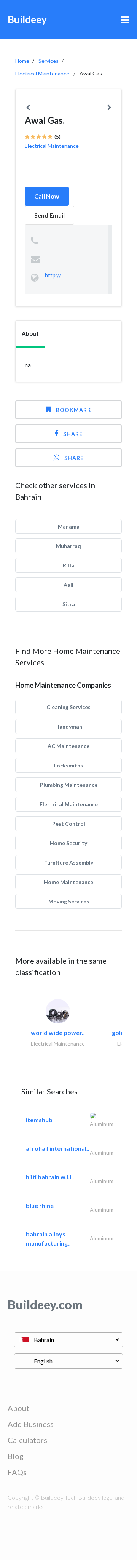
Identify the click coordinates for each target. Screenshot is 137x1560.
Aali (68, 584)
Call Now (46, 196)
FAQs (17, 1472)
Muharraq (68, 546)
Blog (16, 1456)
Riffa (69, 565)
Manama (69, 526)
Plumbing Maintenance (68, 785)
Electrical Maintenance (42, 73)
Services (48, 61)
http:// (53, 275)
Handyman (68, 726)
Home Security (68, 843)
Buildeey (27, 19)
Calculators (27, 1440)
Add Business (31, 1424)
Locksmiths (68, 765)
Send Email (49, 215)
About (18, 1408)
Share (73, 434)
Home (22, 61)
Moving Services (68, 901)
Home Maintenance (68, 882)
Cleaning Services (68, 707)
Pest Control (68, 823)
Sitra (68, 604)
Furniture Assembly (68, 862)
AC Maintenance (68, 746)
